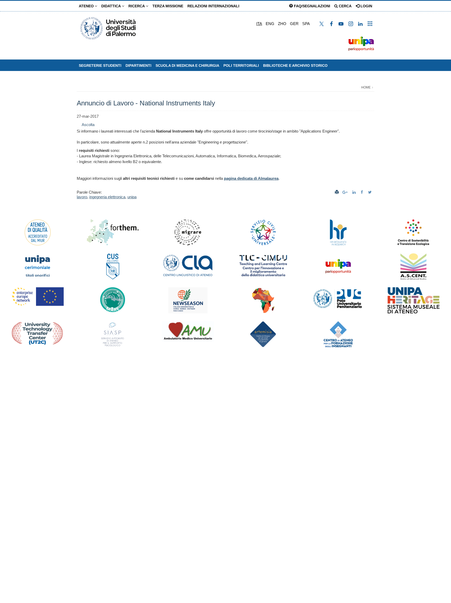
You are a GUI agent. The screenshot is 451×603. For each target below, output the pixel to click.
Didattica (111, 6)
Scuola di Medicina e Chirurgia (187, 65)
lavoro (82, 197)
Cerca (345, 6)
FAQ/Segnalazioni (311, 6)
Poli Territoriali (241, 65)
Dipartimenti (138, 65)
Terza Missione (167, 6)
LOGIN (365, 6)
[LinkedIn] (354, 192)
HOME (366, 87)
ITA (259, 23)
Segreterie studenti (100, 65)
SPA (306, 23)
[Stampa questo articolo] (337, 192)
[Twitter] (370, 192)
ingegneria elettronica (107, 197)
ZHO (282, 23)
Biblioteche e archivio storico (295, 65)
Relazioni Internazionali (213, 6)
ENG (270, 23)
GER (294, 23)
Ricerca (137, 6)
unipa (132, 197)
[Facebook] (362, 192)
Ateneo (87, 6)
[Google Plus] (345, 192)
